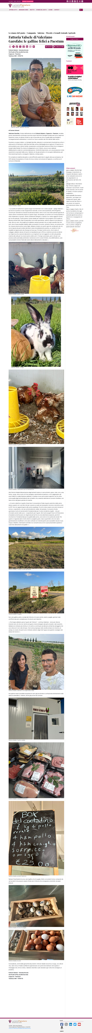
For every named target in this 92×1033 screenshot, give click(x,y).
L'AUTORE (11, 1)
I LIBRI (14, 1)
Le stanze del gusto (17, 33)
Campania (31, 33)
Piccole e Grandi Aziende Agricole (61, 33)
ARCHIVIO (19, 1)
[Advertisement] (46, 21)
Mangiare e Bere (23, 9)
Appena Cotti (13, 9)
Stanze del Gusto (41, 9)
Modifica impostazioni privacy (25, 1028)
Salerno (41, 33)
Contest (56, 9)
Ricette (32, 9)
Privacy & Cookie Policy (13, 1028)
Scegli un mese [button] (74, 39)
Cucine (50, 9)
